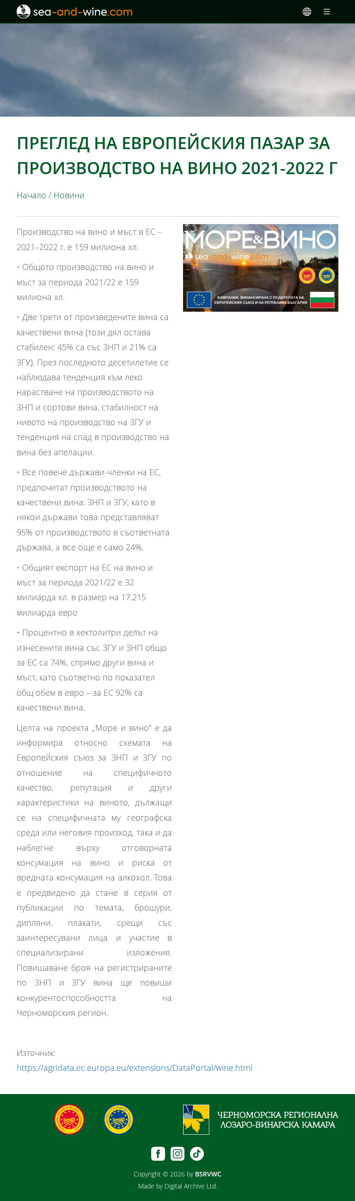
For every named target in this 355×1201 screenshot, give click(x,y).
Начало (31, 195)
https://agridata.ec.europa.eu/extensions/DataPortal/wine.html (134, 1067)
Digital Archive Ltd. (191, 1186)
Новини (69, 195)
